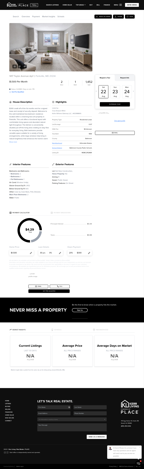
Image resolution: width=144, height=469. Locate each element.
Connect (8, 421)
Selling (7, 409)
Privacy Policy (113, 466)
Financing (9, 412)
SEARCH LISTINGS (52, 5)
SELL (98, 5)
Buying (7, 406)
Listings (8, 403)
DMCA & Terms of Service (126, 466)
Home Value (67, 5)
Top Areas (80, 5)
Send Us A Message (97, 437)
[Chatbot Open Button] (138, 463)
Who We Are (9, 418)
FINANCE (107, 5)
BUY (91, 5)
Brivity (12, 466)
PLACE (27, 449)
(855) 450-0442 (126, 426)
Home (7, 401)
